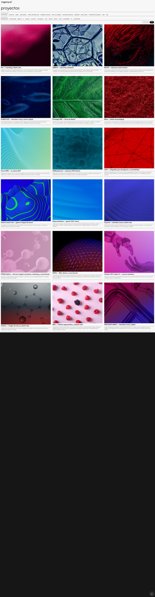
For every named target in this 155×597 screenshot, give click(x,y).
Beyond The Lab (133, 2)
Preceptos (127, 2)
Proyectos (121, 2)
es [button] (152, 2)
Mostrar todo (145, 22)
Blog (150, 2)
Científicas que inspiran (143, 2)
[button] (4, 14)
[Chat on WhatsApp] (152, 594)
